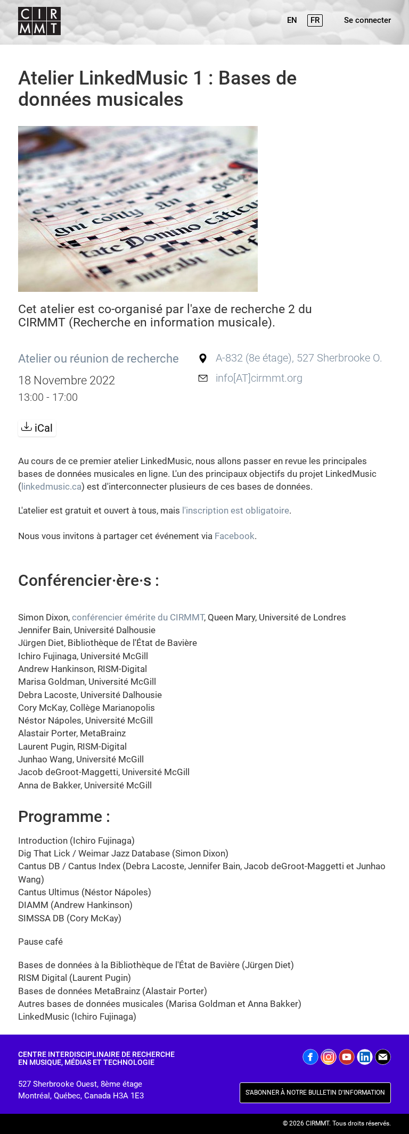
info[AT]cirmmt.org (259, 378)
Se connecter (367, 20)
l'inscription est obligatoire (235, 510)
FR (315, 20)
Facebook (235, 536)
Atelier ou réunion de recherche (98, 358)
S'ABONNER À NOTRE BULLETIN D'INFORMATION (315, 1092)
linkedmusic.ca (51, 486)
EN (292, 20)
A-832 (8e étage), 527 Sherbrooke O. (299, 358)
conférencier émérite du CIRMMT (138, 617)
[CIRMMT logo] (38, 22)
